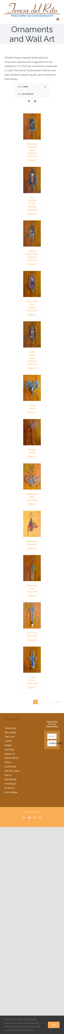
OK (53, 1025)
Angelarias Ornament (32, 543)
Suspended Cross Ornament (32, 588)
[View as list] (35, 101)
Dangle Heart (32, 451)
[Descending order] (45, 87)
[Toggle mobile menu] (58, 19)
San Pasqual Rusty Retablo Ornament (32, 203)
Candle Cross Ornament (32, 680)
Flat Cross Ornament (32, 634)
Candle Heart (32, 407)
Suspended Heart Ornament (32, 497)
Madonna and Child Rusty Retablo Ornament (32, 150)
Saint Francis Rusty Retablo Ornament (32, 358)
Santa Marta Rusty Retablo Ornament (32, 256)
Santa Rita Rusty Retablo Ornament (32, 306)
